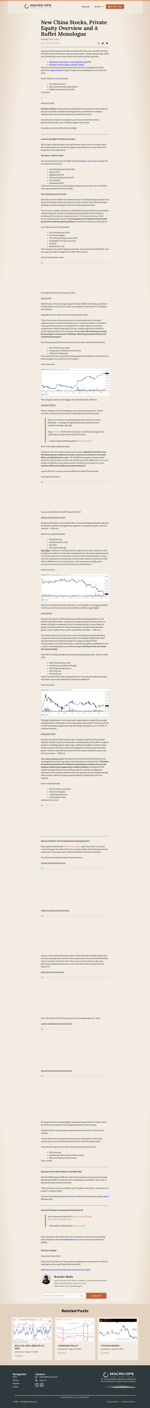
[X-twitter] (37, 1385)
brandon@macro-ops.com (72, 1239)
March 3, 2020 (79, 1226)
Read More (19, 1356)
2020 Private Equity (72, 846)
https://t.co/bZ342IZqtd (81, 1217)
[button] (99, 43)
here (72, 1196)
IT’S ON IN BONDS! (110, 1345)
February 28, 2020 (83, 441)
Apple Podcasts (57, 70)
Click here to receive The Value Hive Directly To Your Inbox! (66, 1270)
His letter (83, 161)
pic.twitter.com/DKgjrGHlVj (59, 1219)
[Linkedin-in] (42, 1385)
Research (85, 6)
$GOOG (55, 432)
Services (98, 6)
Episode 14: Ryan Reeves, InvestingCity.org (67, 62)
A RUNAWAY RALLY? (68, 1345)
